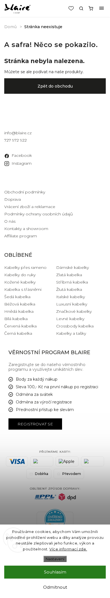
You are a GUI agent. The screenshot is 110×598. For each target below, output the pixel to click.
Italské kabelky (70, 296)
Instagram (22, 163)
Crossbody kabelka (75, 326)
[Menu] (101, 8)
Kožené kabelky (20, 282)
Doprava (12, 199)
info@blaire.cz (18, 132)
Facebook (22, 155)
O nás (10, 221)
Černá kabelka (18, 333)
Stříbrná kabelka (72, 282)
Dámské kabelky (72, 267)
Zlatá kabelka (69, 274)
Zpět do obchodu (55, 86)
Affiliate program (20, 235)
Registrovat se (35, 424)
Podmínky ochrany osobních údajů (38, 214)
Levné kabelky (70, 318)
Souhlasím (55, 572)
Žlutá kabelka (69, 289)
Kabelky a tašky (71, 333)
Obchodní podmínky (24, 192)
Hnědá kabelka (19, 311)
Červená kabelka (20, 326)
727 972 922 (15, 140)
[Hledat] (81, 8)
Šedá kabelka (17, 296)
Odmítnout (55, 587)
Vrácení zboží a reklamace (29, 206)
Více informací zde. (68, 549)
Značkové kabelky (74, 311)
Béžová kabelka (19, 304)
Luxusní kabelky (71, 304)
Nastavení (55, 559)
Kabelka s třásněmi (22, 289)
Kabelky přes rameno (25, 267)
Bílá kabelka (16, 318)
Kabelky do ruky (20, 274)
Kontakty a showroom (26, 228)
